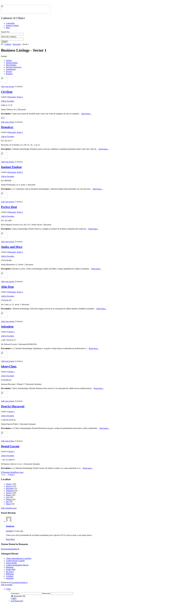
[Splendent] (4, 317)
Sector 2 (9, 493)
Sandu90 (9, 531)
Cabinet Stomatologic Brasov (17, 565)
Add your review (7, 86)
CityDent (6, 91)
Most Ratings (11, 65)
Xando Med (10, 569)
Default (9, 60)
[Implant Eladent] (4, 158)
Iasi (7, 502)
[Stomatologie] (2, 44)
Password (46, 593)
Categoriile (10, 23)
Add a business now (9, 508)
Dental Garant (10, 446)
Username (15, 593)
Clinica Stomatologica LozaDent (18, 558)
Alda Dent (7, 286)
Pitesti (8, 504)
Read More (10, 539)
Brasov (8, 495)
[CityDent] (4, 82)
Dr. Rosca (10, 572)
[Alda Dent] (4, 277)
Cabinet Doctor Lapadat (15, 561)
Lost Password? (17, 601)
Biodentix (10, 567)
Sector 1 (20, 97)
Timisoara (10, 491)
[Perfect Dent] (4, 197)
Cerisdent (9, 576)
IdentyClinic (9, 366)
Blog (8, 28)
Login (8, 589)
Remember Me (19, 596)
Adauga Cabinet (12, 25)
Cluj (7, 497)
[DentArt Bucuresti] (4, 397)
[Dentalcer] (3, 118)
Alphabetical (11, 69)
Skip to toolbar (6, 585)
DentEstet (10, 526)
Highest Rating (12, 63)
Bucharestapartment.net (10, 549)
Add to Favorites (7, 101)
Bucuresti (16, 44)
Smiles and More (11, 246)
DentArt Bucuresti (12, 406)
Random (9, 74)
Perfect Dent (9, 206)
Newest (9, 71)
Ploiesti (9, 499)
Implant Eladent (11, 167)
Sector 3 (9, 486)
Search (4, 42)
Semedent (10, 578)
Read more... (86, 114)
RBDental (10, 574)
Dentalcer (7, 127)
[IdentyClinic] (4, 357)
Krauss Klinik (11, 563)
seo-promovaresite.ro (19, 582)
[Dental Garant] (4, 437)
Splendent (7, 326)
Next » (12, 474)
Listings (8, 44)
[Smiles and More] (4, 237)
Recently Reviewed (13, 67)
